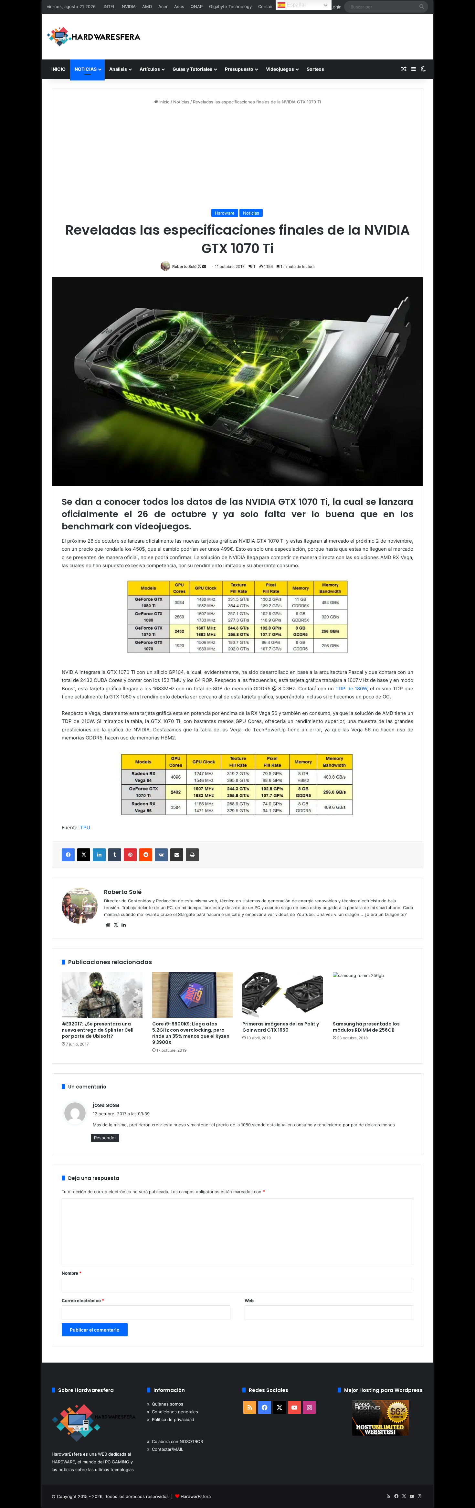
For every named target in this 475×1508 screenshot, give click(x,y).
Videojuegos (280, 69)
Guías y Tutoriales (192, 69)
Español (295, 4)
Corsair (265, 6)
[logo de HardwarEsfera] (94, 37)
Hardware (225, 213)
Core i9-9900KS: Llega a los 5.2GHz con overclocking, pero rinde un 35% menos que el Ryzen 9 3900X (190, 1033)
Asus (179, 6)
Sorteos (315, 69)
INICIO (58, 69)
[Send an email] (204, 266)
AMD (147, 6)
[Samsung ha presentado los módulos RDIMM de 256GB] (373, 995)
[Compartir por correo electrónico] (176, 854)
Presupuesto (239, 69)
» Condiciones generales (172, 1411)
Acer (163, 6)
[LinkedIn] (99, 854)
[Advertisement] (237, 157)
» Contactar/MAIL (165, 1449)
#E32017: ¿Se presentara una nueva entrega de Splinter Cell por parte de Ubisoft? (97, 1030)
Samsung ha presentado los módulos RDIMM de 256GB (366, 1027)
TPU (85, 827)
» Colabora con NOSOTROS (175, 1441)
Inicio (164, 101)
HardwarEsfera (196, 1496)
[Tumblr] (114, 854)
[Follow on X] (199, 266)
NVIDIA (129, 6)
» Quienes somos (165, 1404)
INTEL (109, 6)
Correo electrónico (83, 1300)
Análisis (118, 69)
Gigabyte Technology (230, 6)
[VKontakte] (161, 854)
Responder (105, 1137)
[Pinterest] (130, 854)
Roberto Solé (184, 266)
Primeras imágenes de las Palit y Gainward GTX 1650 (280, 1027)
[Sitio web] (108, 925)
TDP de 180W (351, 688)
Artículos (150, 69)
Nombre (71, 1273)
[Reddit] (145, 854)
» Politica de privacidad (170, 1419)
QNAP (197, 6)
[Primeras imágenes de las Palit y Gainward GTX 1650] (282, 995)
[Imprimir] (192, 854)
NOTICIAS (86, 69)
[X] (83, 854)
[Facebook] (68, 854)
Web (249, 1300)
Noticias (181, 101)
